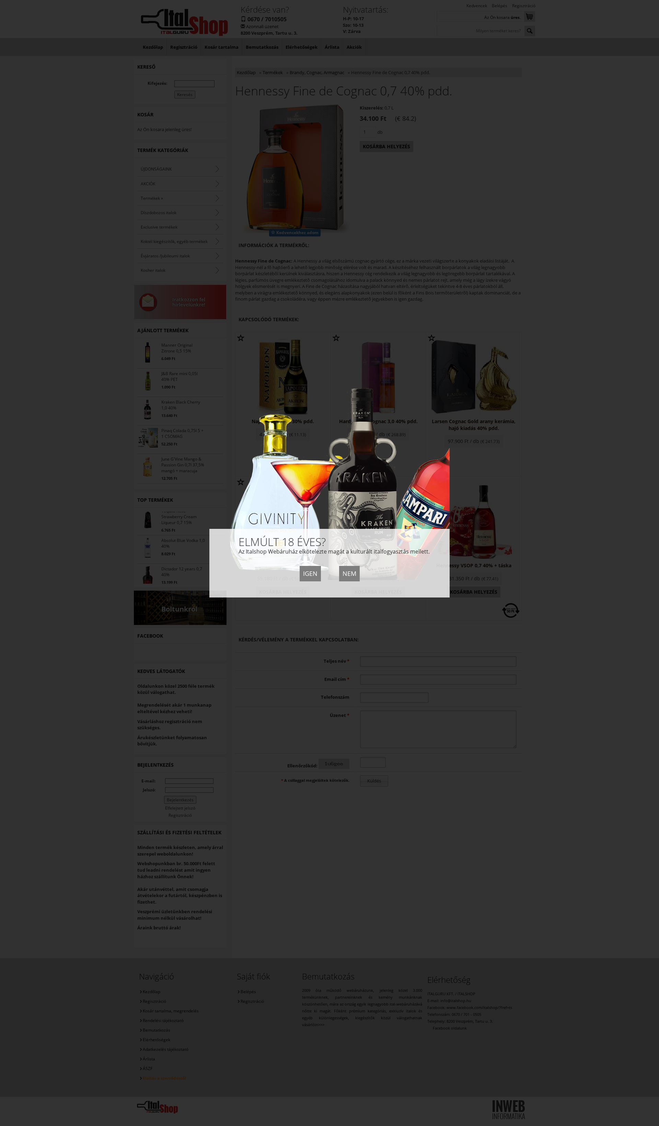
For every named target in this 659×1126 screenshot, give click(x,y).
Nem (349, 573)
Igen (310, 573)
